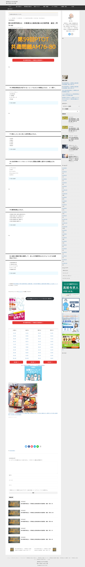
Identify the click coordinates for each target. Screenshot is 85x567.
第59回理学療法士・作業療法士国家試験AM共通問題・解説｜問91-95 (37, 539)
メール (11, 480)
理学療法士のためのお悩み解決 (42, 561)
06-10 (39, 335)
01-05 (39, 333)
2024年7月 (64, 204)
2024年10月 (64, 193)
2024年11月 (64, 190)
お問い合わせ (10, 8)
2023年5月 (64, 245)
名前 (10, 475)
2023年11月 (64, 223)
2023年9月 (64, 230)
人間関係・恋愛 (64, 6)
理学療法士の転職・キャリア (43, 557)
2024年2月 (64, 215)
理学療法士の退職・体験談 (54, 557)
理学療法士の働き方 (28, 6)
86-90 (14, 352)
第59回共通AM (12, 450)
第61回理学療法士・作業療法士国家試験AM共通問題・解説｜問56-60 (70, 83)
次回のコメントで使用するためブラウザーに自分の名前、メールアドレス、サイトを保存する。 (29, 490)
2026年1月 (64, 175)
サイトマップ (65, 273)
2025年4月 (64, 186)
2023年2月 (64, 256)
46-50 (39, 358)
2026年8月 (64, 168)
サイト (10, 485)
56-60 (14, 335)
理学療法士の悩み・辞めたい (32, 557)
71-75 (14, 344)
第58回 (15, 362)
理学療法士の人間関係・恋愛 (65, 557)
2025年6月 (64, 179)
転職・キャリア (37, 6)
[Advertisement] (33, 76)
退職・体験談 (45, 6)
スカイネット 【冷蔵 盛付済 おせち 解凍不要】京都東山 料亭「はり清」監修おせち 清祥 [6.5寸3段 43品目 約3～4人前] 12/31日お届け (33, 413)
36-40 (39, 352)
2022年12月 (64, 263)
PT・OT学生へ (55, 6)
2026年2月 (64, 171)
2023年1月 (64, 259)
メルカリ (21, 291)
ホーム (10, 6)
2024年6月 (64, 208)
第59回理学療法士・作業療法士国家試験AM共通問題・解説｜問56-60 (37, 521)
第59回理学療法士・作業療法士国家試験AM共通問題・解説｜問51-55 (37, 503)
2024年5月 (64, 212)
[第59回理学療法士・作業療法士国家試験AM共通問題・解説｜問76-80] (35, 446)
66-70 (14, 341)
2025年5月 (64, 182)
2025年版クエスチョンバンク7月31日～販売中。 (40, 298)
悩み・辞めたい (19, 6)
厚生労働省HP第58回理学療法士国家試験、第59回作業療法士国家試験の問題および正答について (35, 283)
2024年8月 (64, 201)
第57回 (32, 362)
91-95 (14, 355)
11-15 (39, 338)
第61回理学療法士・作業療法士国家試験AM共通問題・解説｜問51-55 (70, 87)
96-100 (14, 358)
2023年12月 (64, 219)
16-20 (39, 341)
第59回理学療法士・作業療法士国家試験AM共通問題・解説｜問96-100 (37, 512)
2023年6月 (64, 241)
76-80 (14, 347)
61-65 (14, 338)
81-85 (14, 349)
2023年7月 (64, 237)
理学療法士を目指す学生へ (41, 559)
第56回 (49, 362)
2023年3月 (64, 252)
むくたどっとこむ (11, 3)
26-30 (39, 347)
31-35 (39, 349)
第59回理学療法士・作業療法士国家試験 (32, 60)
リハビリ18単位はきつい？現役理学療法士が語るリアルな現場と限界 (70, 94)
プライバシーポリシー (67, 275)
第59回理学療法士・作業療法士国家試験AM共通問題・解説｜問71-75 (37, 530)
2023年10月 (64, 226)
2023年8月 (64, 234)
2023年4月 (64, 248)
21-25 (39, 344)
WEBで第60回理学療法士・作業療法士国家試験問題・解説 (70, 91)
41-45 (39, 355)
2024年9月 (64, 197)
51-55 (14, 333)
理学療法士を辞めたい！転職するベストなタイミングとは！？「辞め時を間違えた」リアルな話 (70, 99)
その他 (72, 6)
